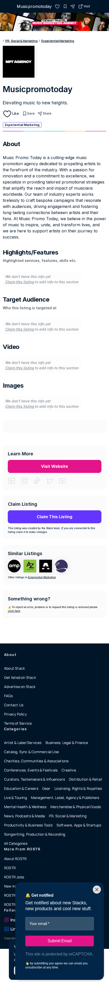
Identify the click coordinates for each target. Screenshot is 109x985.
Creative (69, 770)
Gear (46, 788)
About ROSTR (15, 858)
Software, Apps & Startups (79, 825)
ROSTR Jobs (14, 877)
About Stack (14, 668)
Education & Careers (21, 788)
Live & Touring (15, 797)
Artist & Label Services (23, 742)
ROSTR (10, 867)
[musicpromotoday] (57, 6)
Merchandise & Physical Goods (75, 806)
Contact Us (13, 704)
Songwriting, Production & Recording (34, 834)
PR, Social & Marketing (21, 41)
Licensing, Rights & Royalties (78, 788)
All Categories (15, 843)
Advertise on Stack (20, 686)
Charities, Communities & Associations (36, 760)
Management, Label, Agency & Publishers (65, 797)
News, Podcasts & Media (24, 815)
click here (14, 610)
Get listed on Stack (20, 677)
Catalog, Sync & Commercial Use (31, 751)
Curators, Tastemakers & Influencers (34, 779)
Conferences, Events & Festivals (31, 770)
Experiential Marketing (57, 41)
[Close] (97, 889)
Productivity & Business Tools (28, 825)
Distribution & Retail (85, 779)
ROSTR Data (14, 904)
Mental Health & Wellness (25, 806)
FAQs (8, 695)
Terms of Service (18, 723)
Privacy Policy (15, 714)
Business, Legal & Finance (67, 742)
